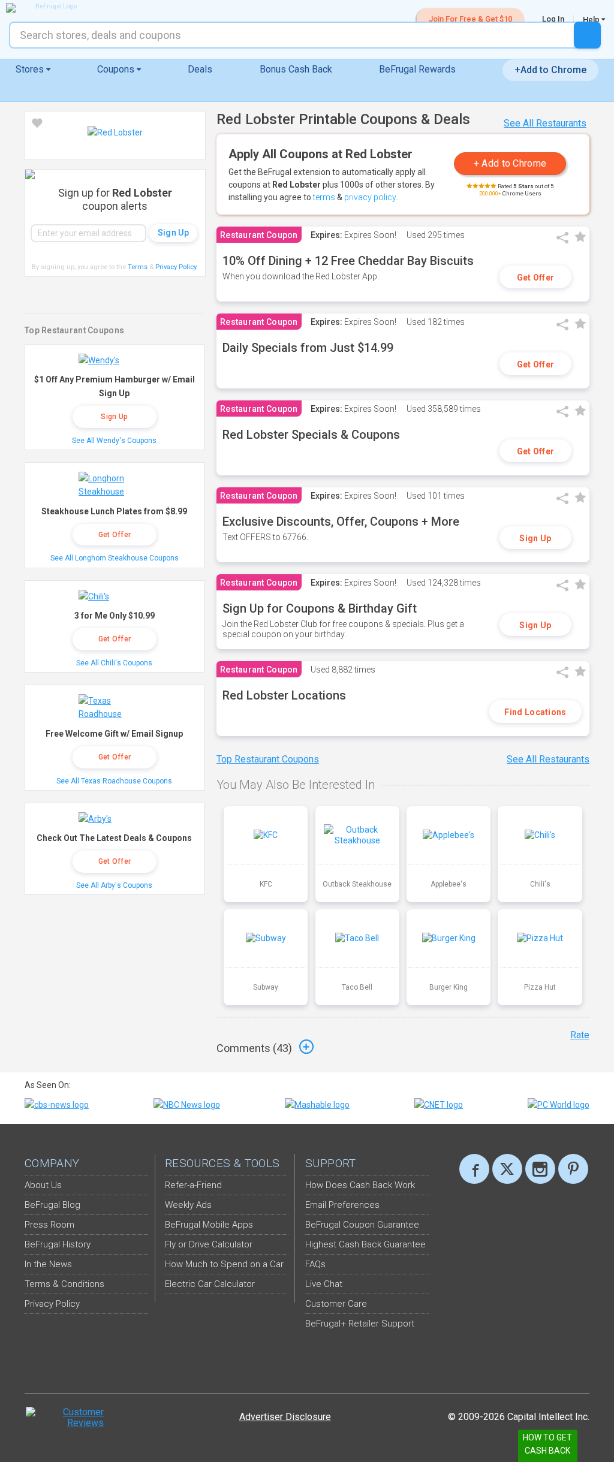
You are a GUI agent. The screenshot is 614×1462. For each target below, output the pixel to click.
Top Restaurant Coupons (267, 759)
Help (592, 19)
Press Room (49, 1224)
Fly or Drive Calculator (208, 1244)
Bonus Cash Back (296, 69)
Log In (553, 19)
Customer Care (336, 1303)
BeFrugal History (58, 1244)
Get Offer (536, 277)
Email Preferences (342, 1204)
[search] (587, 35)
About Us (43, 1185)
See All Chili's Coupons (114, 663)
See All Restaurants (545, 123)
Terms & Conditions (64, 1284)
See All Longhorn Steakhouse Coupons (114, 558)
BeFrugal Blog (52, 1204)
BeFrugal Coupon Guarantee (362, 1224)
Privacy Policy (176, 267)
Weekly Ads (188, 1204)
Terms (138, 267)
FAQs (315, 1264)
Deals (200, 69)
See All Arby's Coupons (114, 885)
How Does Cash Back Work (360, 1185)
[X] (507, 1169)
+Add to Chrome (550, 70)
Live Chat (323, 1284)
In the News (48, 1264)
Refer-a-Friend (193, 1185)
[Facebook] (474, 1169)
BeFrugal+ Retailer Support (359, 1323)
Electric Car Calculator (210, 1284)
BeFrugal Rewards (417, 69)
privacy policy (370, 197)
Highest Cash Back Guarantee (365, 1244)
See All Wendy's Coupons (114, 440)
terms (324, 197)
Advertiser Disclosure (285, 1416)
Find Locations (535, 712)
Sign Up (535, 538)
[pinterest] (573, 1169)
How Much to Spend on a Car (224, 1264)
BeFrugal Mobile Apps (209, 1224)
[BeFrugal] (51, 8)
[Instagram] (540, 1169)
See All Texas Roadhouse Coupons (114, 781)
